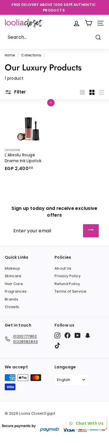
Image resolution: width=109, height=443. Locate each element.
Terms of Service (70, 291)
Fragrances (16, 291)
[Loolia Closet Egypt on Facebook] (67, 335)
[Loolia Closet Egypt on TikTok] (57, 345)
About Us (63, 268)
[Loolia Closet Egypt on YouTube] (77, 335)
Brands (11, 299)
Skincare (13, 276)
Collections (31, 55)
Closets (12, 306)
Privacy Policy (67, 276)
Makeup (12, 268)
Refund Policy (67, 283)
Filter (19, 92)
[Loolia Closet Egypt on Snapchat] (88, 335)
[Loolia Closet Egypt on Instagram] (57, 335)
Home (10, 55)
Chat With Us (89, 423)
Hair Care (14, 283)
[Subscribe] (91, 230)
